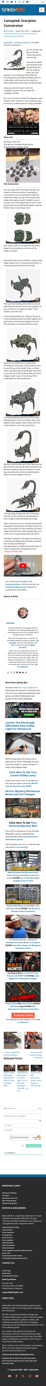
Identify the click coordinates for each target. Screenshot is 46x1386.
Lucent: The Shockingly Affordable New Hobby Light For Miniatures (20, 726)
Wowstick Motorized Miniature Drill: (23, 872)
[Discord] (23, 673)
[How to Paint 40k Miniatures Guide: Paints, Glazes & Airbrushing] (36, 1066)
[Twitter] (11, 673)
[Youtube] (20, 673)
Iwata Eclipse (11, 1003)
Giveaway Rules (7, 1235)
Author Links (6, 1253)
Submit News (6, 1273)
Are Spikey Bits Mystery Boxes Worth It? (14, 1258)
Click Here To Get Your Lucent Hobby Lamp (23, 773)
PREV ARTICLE (9, 1046)
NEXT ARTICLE (36, 1046)
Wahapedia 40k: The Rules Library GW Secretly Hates (19, 1358)
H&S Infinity (27, 1003)
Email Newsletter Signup (10, 1276)
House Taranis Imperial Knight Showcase (36, 1055)
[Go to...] (41, 10)
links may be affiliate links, (28, 687)
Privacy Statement (8, 1232)
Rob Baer (10, 31)
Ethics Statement (7, 1240)
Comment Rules (7, 1230)
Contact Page (6, 1271)
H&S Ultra (14, 1006)
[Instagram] (14, 673)
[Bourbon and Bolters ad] (23, 109)
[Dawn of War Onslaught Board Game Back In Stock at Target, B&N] (9, 1066)
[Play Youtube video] (23, 566)
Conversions (25, 33)
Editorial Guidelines (8, 1245)
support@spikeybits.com (12, 1292)
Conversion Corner (11, 33)
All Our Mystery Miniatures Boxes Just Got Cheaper (22, 792)
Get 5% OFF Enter (31, 973)
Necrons (14, 36)
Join (42, 2)
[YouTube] (36, 1376)
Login (40, 1108)
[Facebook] (8, 673)
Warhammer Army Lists (9, 1198)
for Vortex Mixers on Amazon (26, 942)
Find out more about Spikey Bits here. (18, 1354)
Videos (21, 36)
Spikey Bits (8, 42)
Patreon (3, 2)
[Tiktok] (26, 673)
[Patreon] (17, 673)
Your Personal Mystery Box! (23, 824)
